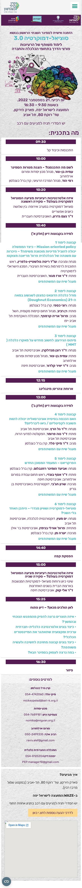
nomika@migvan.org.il (40, 720)
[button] (74, 6)
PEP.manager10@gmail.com (40, 762)
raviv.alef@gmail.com (41, 740)
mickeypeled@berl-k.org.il (40, 700)
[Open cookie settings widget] (6, 881)
